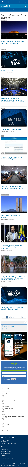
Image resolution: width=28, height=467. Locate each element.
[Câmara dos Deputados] (2, 441)
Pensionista (3, 455)
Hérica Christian (3, 103)
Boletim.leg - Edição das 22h (11, 129)
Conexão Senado (4, 20)
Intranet (4, 446)
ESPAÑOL (8, 443)
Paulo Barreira (3, 160)
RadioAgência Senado (4, 72)
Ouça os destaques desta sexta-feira (13, 393)
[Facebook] (2, 437)
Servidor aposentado (5, 453)
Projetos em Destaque (4, 194)
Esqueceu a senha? (6, 379)
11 (22, 317)
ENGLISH (3, 443)
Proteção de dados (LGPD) (7, 458)
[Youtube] (12, 437)
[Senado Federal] (14, 2)
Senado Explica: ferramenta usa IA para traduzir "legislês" (13, 158)
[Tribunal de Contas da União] (8, 441)
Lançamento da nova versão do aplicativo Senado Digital (12, 308)
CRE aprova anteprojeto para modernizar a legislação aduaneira (12, 187)
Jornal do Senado (7, 71)
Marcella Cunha (3, 190)
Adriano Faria (3, 45)
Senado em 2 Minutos (6, 391)
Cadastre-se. (11, 382)
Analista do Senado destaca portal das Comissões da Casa (12, 42)
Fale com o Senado (6, 460)
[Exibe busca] (25, 6)
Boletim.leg (3, 108)
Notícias (2, 77)
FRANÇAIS (13, 443)
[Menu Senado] (2, 2)
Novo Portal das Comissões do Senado (11, 216)
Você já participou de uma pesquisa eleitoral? (15, 424)
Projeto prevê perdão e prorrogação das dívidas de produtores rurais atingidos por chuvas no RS (13, 278)
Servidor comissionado (6, 451)
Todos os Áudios (5, 430)
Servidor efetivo (4, 449)
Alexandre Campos (4, 281)
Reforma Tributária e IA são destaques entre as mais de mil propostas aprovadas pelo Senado (12, 100)
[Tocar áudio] (2, 37)
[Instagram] (9, 437)
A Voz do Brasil (3, 49)
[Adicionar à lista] (5, 37)
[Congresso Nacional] (5, 441)
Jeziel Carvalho (8, 45)
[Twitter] (5, 437)
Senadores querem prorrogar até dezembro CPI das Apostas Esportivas (12, 247)
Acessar (13, 379)
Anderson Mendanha (4, 219)
